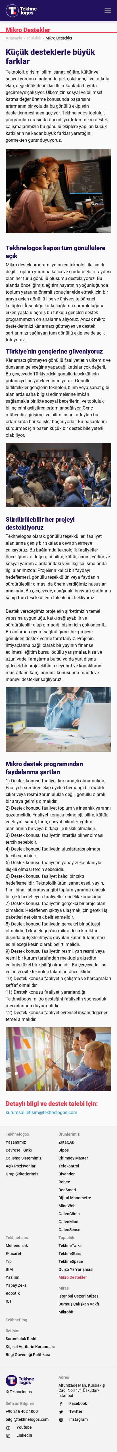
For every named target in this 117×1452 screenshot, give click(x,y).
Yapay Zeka (16, 1285)
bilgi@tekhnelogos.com (27, 1419)
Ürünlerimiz (69, 1134)
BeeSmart (67, 1190)
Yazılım (12, 1277)
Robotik (13, 1293)
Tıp (9, 1261)
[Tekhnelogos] (23, 10)
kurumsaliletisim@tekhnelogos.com (41, 1112)
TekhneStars (69, 1253)
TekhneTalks (70, 1245)
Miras (63, 1288)
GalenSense (69, 1229)
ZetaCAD (66, 1142)
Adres (63, 1377)
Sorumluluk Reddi (21, 1338)
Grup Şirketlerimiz (22, 1174)
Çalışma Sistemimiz (23, 1158)
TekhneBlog (16, 1320)
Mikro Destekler (72, 1277)
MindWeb (67, 1206)
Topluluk (33, 38)
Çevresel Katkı (19, 1150)
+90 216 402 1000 (22, 1411)
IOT (9, 1301)
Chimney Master (73, 1158)
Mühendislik (17, 1245)
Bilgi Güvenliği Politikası (28, 1354)
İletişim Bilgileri (20, 1403)
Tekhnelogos (17, 1134)
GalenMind (68, 1221)
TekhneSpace (70, 1261)
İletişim (12, 1330)
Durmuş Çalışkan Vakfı (78, 1304)
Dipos (63, 1150)
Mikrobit (66, 1312)
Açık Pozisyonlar (20, 1166)
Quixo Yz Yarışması (75, 1269)
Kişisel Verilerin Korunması (30, 1346)
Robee (64, 1182)
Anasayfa (14, 38)
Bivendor (66, 1174)
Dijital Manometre (74, 1198)
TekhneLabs (17, 1237)
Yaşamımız (16, 1142)
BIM (9, 1269)
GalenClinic (69, 1213)
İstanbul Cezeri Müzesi (79, 1296)
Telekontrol (68, 1166)
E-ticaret (13, 1253)
